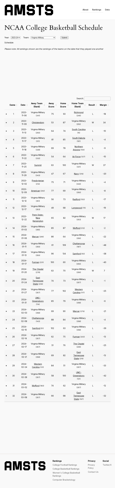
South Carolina (79, 129)
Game (12, 105)
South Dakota (78, 138)
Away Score (51, 105)
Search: (80, 98)
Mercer (35, 236)
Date (23, 105)
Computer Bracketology (64, 480)
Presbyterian (38, 180)
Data (107, 9)
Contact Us (93, 472)
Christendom (38, 122)
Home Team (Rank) (77, 105)
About (85, 9)
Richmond (78, 112)
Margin (103, 105)
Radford (76, 199)
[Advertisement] (57, 73)
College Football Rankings (65, 465)
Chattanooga (79, 243)
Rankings (96, 9)
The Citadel (37, 269)
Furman (35, 262)
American (35, 191)
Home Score (63, 105)
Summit (38, 165)
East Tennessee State (38, 281)
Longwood (77, 208)
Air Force (76, 156)
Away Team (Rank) (36, 105)
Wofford (76, 228)
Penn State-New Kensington (38, 218)
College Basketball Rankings (66, 469)
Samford (77, 253)
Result (92, 105)
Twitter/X (107, 465)
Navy (76, 174)
